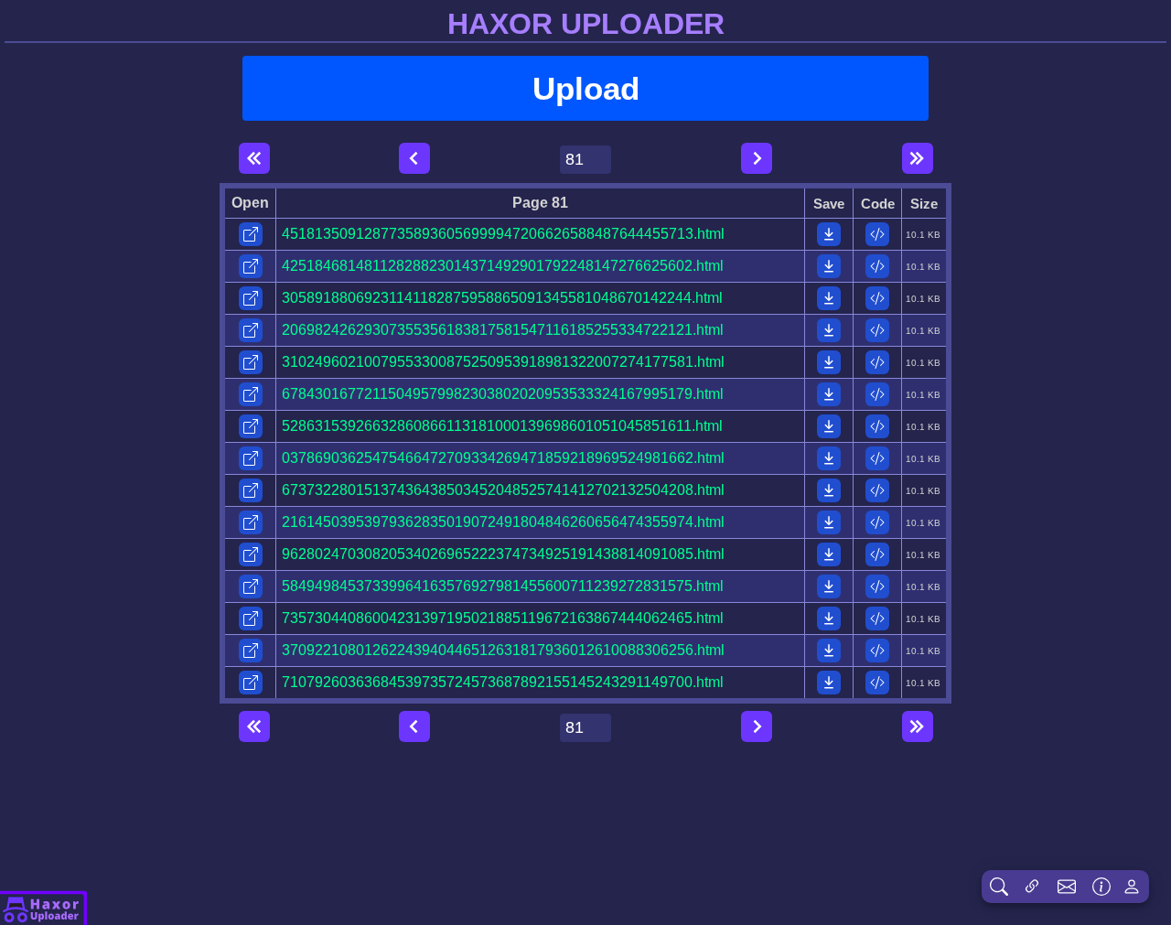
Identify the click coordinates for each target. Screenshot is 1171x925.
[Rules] (1101, 886)
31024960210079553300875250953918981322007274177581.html (503, 362)
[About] (44, 907)
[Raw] (877, 234)
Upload (585, 88)
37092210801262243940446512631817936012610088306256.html (503, 650)
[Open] (251, 234)
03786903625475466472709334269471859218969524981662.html (503, 458)
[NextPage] (756, 158)
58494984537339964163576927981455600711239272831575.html (503, 586)
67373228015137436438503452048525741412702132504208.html (503, 490)
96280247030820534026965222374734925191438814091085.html (503, 554)
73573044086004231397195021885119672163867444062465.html (503, 618)
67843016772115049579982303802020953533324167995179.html (503, 394)
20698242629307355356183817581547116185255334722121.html (503, 330)
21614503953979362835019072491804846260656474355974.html (503, 522)
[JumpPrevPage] (254, 158)
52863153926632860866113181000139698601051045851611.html (502, 426)
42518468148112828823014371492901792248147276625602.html (503, 266)
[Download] (829, 234)
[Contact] (1067, 886)
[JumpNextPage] (917, 158)
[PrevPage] (414, 158)
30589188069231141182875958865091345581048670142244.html (502, 298)
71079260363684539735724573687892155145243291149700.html (503, 682)
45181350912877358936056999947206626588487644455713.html (503, 234)
